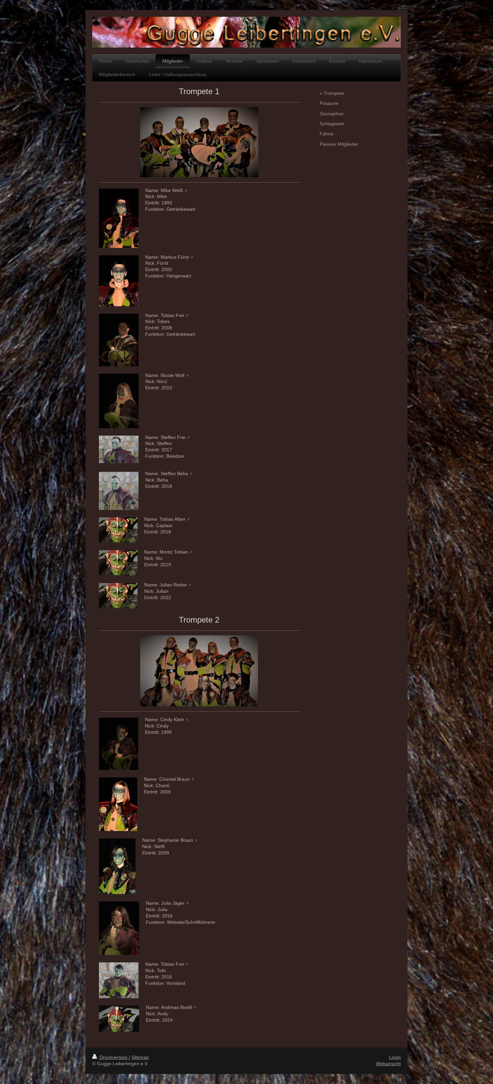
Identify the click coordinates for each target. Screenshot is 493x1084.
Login (395, 1057)
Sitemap (140, 1057)
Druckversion (113, 1057)
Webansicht (388, 1063)
